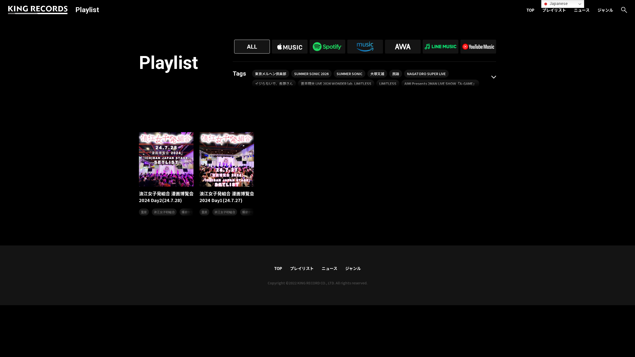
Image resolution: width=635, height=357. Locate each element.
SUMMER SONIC (349, 73)
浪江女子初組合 (164, 212)
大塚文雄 (377, 73)
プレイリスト (554, 10)
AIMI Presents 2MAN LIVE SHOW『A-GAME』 (440, 83)
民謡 (395, 73)
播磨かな (187, 212)
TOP (530, 10)
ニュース (582, 10)
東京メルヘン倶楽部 (270, 73)
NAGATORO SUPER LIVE (426, 73)
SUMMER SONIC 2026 (311, 73)
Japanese (558, 3)
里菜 (144, 212)
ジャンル (605, 10)
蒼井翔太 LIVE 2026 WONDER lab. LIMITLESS (336, 83)
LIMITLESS (387, 83)
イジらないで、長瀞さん (274, 83)
